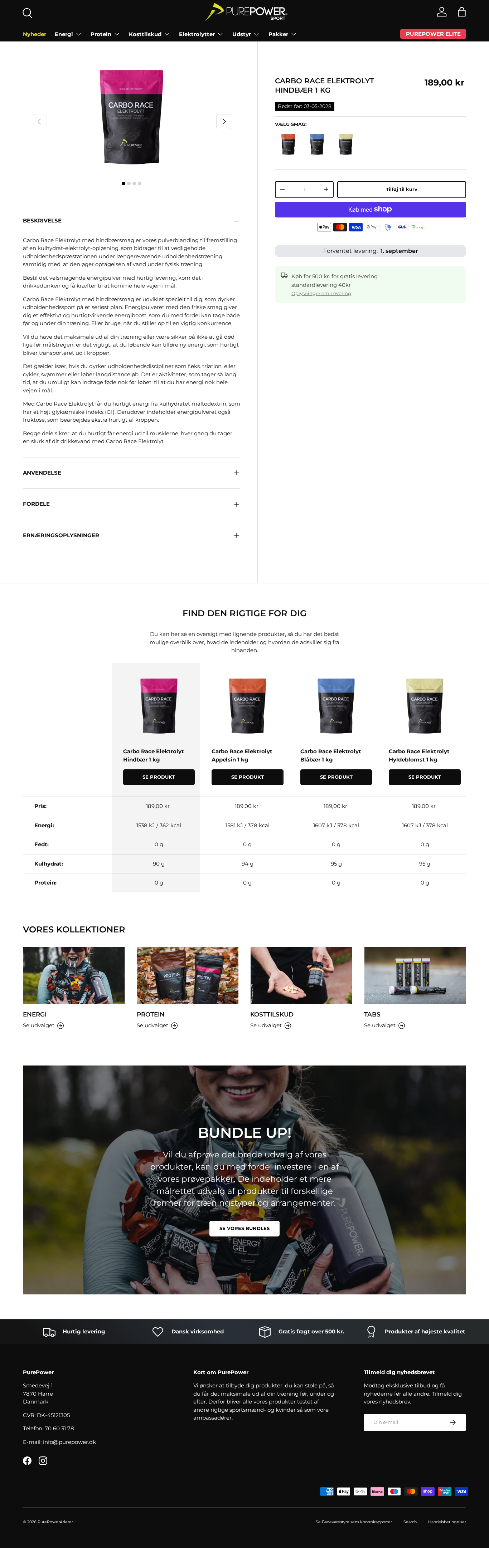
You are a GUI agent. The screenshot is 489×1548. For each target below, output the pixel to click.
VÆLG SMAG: (290, 124)
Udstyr (241, 34)
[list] (131, 117)
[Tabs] (415, 975)
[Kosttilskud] (301, 975)
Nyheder (34, 34)
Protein (101, 34)
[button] (462, 12)
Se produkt (158, 777)
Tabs (372, 1014)
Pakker (278, 34)
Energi (64, 34)
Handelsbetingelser (447, 1521)
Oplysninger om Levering (321, 293)
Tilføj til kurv (401, 189)
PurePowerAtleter (55, 1521)
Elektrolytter (197, 34)
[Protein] (188, 975)
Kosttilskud (145, 34)
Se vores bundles (244, 1228)
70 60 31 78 (59, 1428)
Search (410, 1521)
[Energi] (74, 975)
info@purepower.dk (69, 1442)
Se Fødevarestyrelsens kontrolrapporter (354, 1521)
